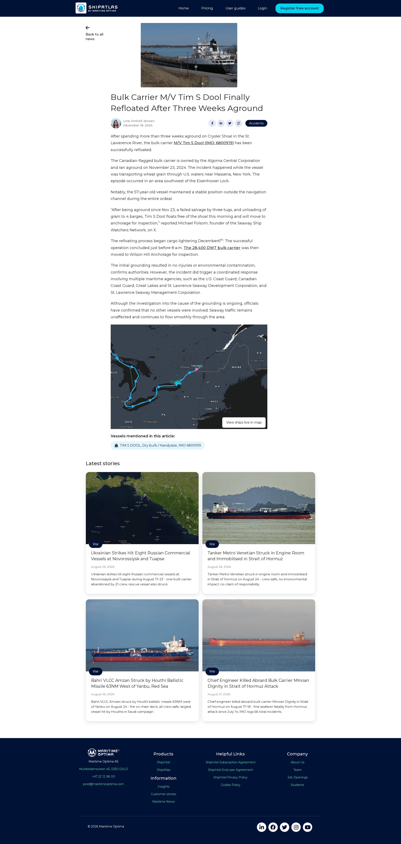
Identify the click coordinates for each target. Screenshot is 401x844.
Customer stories (163, 794)
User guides (235, 8)
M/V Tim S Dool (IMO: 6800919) (204, 143)
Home (184, 8)
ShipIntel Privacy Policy (230, 777)
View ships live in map (244, 422)
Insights (163, 786)
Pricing (207, 8)
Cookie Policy (230, 785)
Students (297, 785)
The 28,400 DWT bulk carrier (212, 248)
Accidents (256, 123)
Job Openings (297, 777)
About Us (297, 762)
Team (297, 770)
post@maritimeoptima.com (103, 784)
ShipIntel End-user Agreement (230, 770)
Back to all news (94, 33)
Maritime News (163, 801)
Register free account (299, 8)
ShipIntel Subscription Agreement (230, 762)
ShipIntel (163, 762)
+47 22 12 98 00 (103, 776)
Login (262, 8)
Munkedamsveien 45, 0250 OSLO (103, 769)
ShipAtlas (163, 770)
